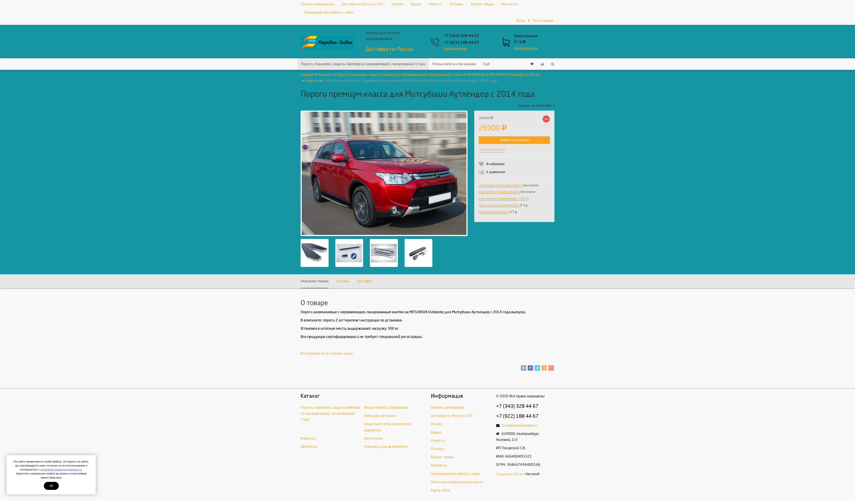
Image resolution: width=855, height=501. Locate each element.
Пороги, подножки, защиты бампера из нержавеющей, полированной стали (363, 64)
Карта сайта (440, 490)
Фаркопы (308, 438)
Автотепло (309, 446)
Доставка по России (390, 49)
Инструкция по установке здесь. (327, 353)
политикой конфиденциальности (61, 469)
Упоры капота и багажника (454, 64)
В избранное (496, 164)
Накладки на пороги (380, 416)
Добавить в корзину (514, 140)
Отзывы (456, 4)
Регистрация (543, 20)
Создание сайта (508, 474)
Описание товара (314, 281)
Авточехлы (373, 438)
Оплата (397, 4)
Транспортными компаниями (499, 205)
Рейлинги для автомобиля (385, 446)
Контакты (509, 4)
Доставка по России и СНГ (363, 4)
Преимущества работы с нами (328, 12)
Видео (416, 4)
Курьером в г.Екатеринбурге (499, 192)
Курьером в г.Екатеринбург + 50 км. (504, 198)
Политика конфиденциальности (457, 482)
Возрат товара (482, 4)
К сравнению (496, 172)
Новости (435, 4)
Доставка (364, 281)
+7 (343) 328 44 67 (461, 36)
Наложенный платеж (494, 212)
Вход (521, 20)
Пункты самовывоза (317, 4)
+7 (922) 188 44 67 (461, 42)
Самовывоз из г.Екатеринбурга (500, 185)
